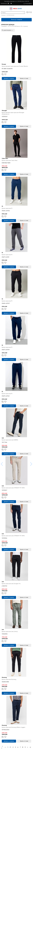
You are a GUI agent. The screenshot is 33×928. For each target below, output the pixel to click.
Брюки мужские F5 (7, 208)
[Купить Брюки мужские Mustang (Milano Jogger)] (16, 710)
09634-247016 (6, 210)
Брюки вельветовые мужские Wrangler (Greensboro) (13, 113)
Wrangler (4, 110)
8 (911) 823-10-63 (4, 3)
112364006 (4, 634)
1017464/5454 (5, 729)
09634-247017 (6, 303)
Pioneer (4, 64)
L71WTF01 (4, 586)
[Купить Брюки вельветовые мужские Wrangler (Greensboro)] (16, 95)
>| (30, 747)
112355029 (4, 116)
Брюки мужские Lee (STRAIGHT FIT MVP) (13, 487)
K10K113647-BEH (6, 162)
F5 (2, 206)
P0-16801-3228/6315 (7, 68)
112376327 (4, 490)
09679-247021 (6, 396)
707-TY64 (4, 442)
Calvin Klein (5, 158)
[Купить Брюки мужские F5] (16, 191)
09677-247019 (5, 349)
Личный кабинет (28, 3)
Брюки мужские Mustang (9, 679)
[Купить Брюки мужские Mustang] (16, 662)
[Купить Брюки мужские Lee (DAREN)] (16, 422)
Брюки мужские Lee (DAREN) (10, 440)
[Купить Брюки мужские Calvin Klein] (16, 143)
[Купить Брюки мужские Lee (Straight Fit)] (16, 566)
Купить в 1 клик (24, 78)
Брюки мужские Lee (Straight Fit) (11, 583)
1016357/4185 (5, 681)
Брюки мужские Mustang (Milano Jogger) (13, 727)
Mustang (4, 677)
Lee (3, 438)
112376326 (4, 538)
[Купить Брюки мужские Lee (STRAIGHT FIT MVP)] (16, 470)
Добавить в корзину (9, 78)
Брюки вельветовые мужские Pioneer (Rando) (15, 66)
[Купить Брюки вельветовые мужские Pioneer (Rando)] (16, 49)
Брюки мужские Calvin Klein (9, 160)
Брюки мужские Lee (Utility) (10, 631)
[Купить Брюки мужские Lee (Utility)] (16, 614)
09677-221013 (5, 257)
